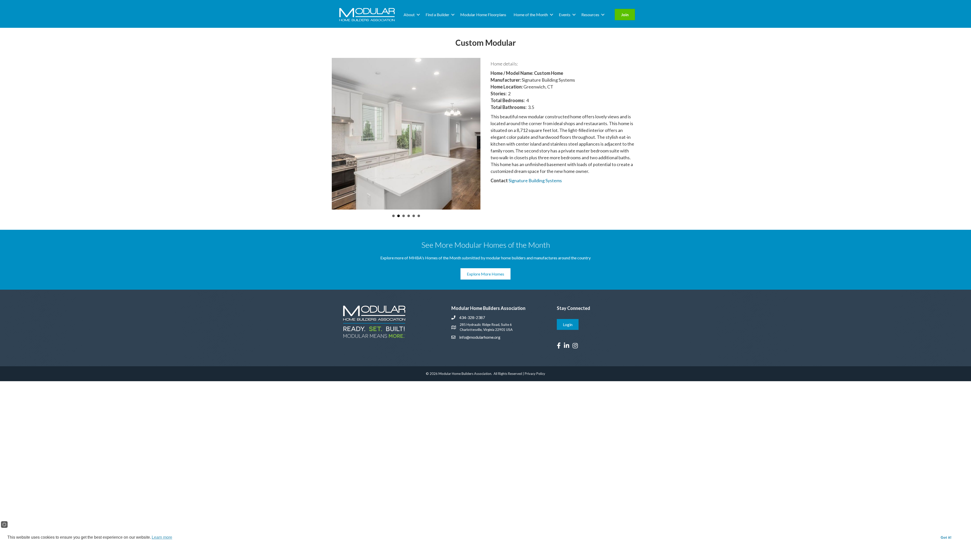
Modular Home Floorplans (483, 14)
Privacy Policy (535, 374)
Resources (590, 14)
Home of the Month (531, 14)
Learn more (162, 537)
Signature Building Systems (535, 180)
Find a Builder (437, 14)
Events (564, 14)
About (409, 14)
